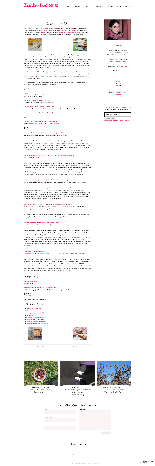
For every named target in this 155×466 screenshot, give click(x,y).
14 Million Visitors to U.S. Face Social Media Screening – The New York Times (48, 204)
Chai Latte (30, 315)
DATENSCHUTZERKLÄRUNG (118, 97)
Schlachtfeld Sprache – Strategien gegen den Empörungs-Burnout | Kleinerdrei (49, 155)
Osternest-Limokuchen (34, 309)
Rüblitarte (75, 30)
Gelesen (110, 6)
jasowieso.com (118, 73)
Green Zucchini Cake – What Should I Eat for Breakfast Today (43, 113)
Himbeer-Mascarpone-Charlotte (37, 321)
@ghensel (68, 180)
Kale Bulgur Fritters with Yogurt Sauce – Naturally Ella (40, 121)
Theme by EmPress (92, 463)
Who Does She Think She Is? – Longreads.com (38, 133)
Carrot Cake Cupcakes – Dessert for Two (36, 100)
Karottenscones (63, 30)
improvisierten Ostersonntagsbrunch (68, 32)
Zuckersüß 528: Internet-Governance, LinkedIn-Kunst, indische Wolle (114, 389)
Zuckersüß (100, 6)
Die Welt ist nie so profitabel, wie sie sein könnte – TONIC (41, 222)
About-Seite (124, 66)
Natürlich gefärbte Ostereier (36, 319)
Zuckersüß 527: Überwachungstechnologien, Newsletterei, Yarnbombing (78, 391)
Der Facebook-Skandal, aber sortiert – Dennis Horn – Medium (43, 180)
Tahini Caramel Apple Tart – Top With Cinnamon (39, 94)
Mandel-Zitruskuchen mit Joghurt (37, 324)
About (69, 6)
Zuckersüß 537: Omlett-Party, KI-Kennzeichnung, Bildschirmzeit (40, 389)
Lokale (119, 6)
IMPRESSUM (118, 94)
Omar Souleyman (70, 74)
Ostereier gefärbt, (48, 30)
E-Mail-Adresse (49, 417)
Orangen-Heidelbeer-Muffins (36, 313)
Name (46, 409)
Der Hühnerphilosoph (30, 281)
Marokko (43, 32)
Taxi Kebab (32, 76)
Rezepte (77, 6)
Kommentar (83, 409)
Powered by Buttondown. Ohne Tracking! (117, 121)
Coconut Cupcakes (33, 311)
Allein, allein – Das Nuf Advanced (34, 251)
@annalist (59, 133)
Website (46, 425)
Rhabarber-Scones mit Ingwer (36, 317)
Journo (88, 6)
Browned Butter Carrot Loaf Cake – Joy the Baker (39, 106)
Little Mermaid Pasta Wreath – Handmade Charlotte (40, 288)
